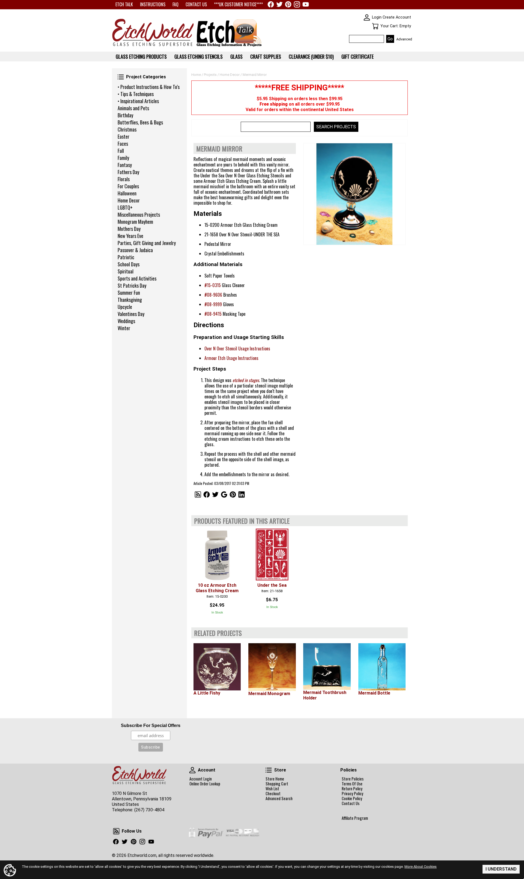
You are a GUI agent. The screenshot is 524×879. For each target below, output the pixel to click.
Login (377, 17)
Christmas (127, 129)
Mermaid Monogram (269, 693)
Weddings (126, 320)
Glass (236, 56)
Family (123, 157)
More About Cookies (420, 867)
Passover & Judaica (135, 250)
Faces (123, 143)
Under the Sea (272, 585)
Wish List (272, 788)
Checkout (273, 793)
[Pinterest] (288, 4)
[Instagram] (297, 4)
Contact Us (350, 803)
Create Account (397, 17)
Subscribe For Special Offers (150, 725)
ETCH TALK (124, 4)
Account (192, 770)
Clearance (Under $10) (311, 56)
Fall (121, 150)
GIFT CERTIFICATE (357, 56)
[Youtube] (305, 4)
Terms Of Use (352, 783)
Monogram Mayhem (135, 221)
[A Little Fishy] (217, 666)
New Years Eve (130, 235)
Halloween (127, 193)
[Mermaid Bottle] (382, 666)
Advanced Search (279, 798)
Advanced (404, 39)
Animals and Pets (133, 108)
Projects (210, 75)
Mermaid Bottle (374, 693)
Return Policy (352, 788)
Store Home (275, 778)
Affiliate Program (355, 818)
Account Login (200, 778)
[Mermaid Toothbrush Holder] (326, 666)
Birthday (125, 115)
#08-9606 (213, 294)
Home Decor (129, 200)
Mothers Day (129, 228)
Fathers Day (128, 171)
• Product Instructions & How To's (149, 86)
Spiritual (125, 271)
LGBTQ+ (125, 207)
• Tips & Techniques (136, 93)
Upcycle (125, 306)
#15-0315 (212, 285)
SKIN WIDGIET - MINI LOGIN (366, 17)
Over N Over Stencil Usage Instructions (237, 348)
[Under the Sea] (272, 554)
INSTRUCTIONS (152, 4)
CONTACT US (196, 4)
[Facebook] (270, 4)
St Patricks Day (132, 285)
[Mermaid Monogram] (272, 667)
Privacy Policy (352, 793)
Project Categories (120, 77)
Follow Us (116, 831)
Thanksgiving (130, 299)
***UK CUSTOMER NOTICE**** (238, 4)
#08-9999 (213, 304)
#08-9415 (213, 314)
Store (268, 770)
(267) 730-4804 (149, 809)
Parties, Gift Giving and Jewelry (147, 242)
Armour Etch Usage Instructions (231, 358)
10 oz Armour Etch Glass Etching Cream (217, 588)
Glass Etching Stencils (198, 56)
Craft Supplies (265, 56)
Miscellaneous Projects (139, 214)
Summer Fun (129, 292)
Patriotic (126, 257)
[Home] (153, 46)
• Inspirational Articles (138, 101)
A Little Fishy (206, 693)
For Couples (128, 186)
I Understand (501, 869)
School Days (128, 264)
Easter (123, 136)
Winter (124, 328)
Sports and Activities (137, 278)
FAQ (175, 4)
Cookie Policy (352, 798)
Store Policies (353, 778)
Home (196, 75)
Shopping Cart (277, 783)
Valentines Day (131, 313)
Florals (124, 179)
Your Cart (375, 26)
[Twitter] (279, 4)
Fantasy (125, 164)
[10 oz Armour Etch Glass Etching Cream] (217, 554)
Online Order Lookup (204, 783)
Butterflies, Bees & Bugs (140, 122)
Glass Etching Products (141, 56)
